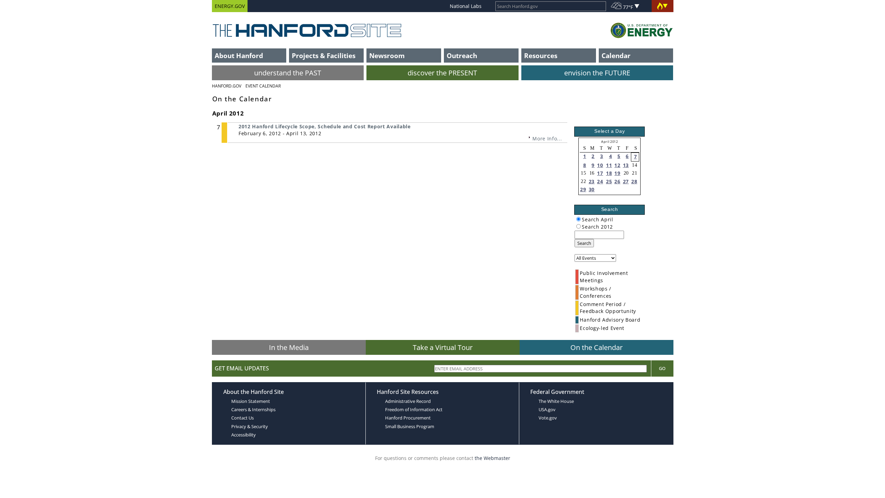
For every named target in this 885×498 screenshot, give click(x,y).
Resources (540, 55)
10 (600, 165)
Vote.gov (548, 418)
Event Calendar (263, 86)
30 (592, 189)
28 (634, 181)
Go (662, 368)
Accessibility (243, 435)
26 (617, 181)
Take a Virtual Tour (443, 347)
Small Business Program (409, 426)
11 (609, 165)
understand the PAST (287, 72)
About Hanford (239, 55)
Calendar (616, 55)
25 (609, 181)
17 (600, 173)
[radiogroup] (578, 219)
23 (592, 181)
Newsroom (387, 55)
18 (609, 173)
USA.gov (547, 409)
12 (617, 165)
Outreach (462, 55)
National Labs (466, 6)
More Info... (547, 138)
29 (583, 189)
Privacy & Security (249, 426)
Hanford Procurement (408, 418)
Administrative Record (408, 401)
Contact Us (242, 418)
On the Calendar (596, 347)
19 (617, 173)
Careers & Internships (253, 409)
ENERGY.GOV (230, 6)
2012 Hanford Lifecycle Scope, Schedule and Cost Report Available (325, 126)
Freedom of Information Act (413, 409)
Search (584, 243)
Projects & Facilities (323, 55)
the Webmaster (492, 458)
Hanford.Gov (226, 86)
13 (626, 165)
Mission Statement (250, 401)
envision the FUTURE (597, 72)
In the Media (289, 347)
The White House (556, 401)
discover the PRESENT (442, 72)
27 (626, 181)
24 (600, 181)
